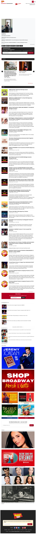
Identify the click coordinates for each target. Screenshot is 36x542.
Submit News (19, 529)
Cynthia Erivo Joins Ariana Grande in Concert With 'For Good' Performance (19, 329)
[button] (33, 2)
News (8, 45)
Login (30, 1)
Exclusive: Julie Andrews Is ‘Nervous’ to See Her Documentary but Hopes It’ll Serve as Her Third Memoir (18, 503)
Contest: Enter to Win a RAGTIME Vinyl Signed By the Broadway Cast (13, 466)
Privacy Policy (28, 531)
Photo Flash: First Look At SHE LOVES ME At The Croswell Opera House (25, 75)
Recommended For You (5, 302)
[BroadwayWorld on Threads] (23, 528)
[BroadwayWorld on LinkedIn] (19, 528)
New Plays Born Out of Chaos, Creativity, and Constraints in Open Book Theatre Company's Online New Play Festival (21, 243)
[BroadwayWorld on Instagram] (17, 528)
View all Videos (4, 343)
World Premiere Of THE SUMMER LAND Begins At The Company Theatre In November (20, 130)
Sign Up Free (31, 52)
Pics (4, 45)
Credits (13, 45)
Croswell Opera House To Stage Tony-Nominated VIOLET (21, 262)
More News (30, 291)
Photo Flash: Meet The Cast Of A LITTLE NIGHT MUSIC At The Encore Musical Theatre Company (10, 80)
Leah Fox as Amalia (22, 72)
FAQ (21, 45)
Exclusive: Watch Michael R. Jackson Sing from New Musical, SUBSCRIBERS (19, 333)
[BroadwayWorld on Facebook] (15, 528)
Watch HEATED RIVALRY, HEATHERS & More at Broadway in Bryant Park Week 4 (20, 339)
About (9, 529)
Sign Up (23, 297)
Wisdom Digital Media (15, 531)
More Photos (30, 83)
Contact (12, 529)
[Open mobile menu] (35, 2)
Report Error (30, 529)
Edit (17, 45)
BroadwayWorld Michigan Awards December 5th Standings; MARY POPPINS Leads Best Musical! (20, 191)
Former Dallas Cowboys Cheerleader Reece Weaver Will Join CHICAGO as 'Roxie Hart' (16, 448)
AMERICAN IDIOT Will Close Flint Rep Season (9, 37)
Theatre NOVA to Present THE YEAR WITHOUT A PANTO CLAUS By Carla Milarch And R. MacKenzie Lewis (21, 202)
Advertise (5, 529)
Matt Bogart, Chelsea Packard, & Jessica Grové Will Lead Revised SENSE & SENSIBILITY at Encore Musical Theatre (21, 118)
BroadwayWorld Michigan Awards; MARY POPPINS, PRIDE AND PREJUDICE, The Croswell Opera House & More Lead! (21, 180)
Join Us (15, 529)
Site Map (26, 529)
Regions (22, 529)
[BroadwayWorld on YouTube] (25, 528)
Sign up (31, 425)
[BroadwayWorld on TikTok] (21, 528)
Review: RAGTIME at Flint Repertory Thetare (18, 211)
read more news (32, 44)
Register (28, 1)
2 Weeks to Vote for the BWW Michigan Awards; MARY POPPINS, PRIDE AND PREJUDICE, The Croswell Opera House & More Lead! (21, 169)
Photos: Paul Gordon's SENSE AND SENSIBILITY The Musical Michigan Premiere (14, 42)
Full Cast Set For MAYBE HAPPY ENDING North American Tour (12, 484)
